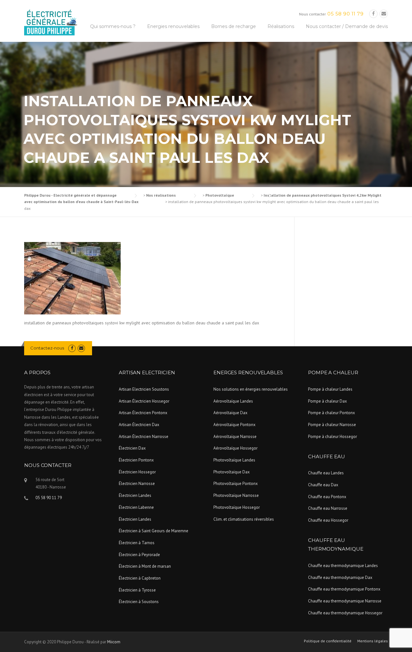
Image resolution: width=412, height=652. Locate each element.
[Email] (383, 13)
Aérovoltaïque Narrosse (235, 436)
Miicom (113, 642)
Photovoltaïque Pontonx (235, 483)
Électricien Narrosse (137, 483)
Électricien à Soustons (139, 601)
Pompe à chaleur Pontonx (331, 412)
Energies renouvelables (173, 26)
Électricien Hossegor (137, 472)
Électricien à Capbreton (140, 578)
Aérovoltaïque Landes (233, 401)
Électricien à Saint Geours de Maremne (153, 531)
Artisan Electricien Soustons (144, 389)
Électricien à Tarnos (136, 542)
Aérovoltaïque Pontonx (234, 424)
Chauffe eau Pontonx (327, 496)
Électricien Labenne (136, 507)
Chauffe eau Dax (323, 485)
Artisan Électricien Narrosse (143, 436)
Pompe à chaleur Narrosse (332, 424)
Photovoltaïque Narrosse (236, 495)
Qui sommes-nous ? (113, 26)
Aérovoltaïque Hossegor (235, 448)
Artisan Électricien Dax (139, 424)
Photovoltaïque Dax (231, 472)
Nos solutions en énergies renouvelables (250, 389)
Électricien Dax (132, 448)
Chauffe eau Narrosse (327, 508)
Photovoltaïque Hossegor (236, 507)
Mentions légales (372, 641)
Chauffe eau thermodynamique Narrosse (344, 601)
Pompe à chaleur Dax (327, 401)
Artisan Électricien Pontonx (143, 412)
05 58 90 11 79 (345, 14)
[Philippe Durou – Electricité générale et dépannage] (50, 22)
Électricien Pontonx (136, 460)
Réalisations (280, 26)
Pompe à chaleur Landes (330, 389)
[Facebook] (373, 13)
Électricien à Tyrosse (137, 590)
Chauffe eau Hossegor (328, 520)
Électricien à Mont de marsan (145, 566)
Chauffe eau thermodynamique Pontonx (344, 589)
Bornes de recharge (233, 26)
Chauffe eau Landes (326, 473)
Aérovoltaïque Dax (230, 412)
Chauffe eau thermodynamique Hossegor (345, 613)
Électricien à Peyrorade (139, 554)
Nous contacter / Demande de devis (347, 26)
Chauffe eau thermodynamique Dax (340, 577)
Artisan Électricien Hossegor (144, 401)
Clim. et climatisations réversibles (243, 519)
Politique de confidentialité (327, 641)
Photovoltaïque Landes (234, 460)
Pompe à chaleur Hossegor (332, 436)
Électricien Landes (135, 495)
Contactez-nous (47, 347)
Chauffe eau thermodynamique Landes (343, 565)
